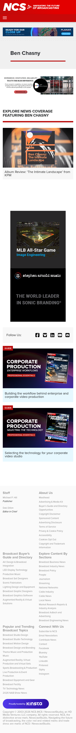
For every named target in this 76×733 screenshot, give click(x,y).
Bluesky (43, 652)
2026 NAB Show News (15, 693)
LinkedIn (43, 661)
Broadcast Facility (12, 684)
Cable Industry (46, 591)
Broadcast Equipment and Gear (19, 680)
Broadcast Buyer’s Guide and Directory (17, 555)
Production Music (11, 574)
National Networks (48, 587)
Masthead (44, 497)
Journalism (44, 579)
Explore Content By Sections (53, 555)
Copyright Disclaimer (49, 514)
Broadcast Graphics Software (18, 595)
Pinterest (43, 665)
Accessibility (45, 535)
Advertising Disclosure (50, 522)
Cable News (45, 596)
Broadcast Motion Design (16, 643)
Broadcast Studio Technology (17, 639)
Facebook (44, 648)
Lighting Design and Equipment (19, 587)
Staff (6, 493)
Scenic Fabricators (12, 582)
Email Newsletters (48, 635)
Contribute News (47, 640)
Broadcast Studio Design (15, 635)
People (42, 574)
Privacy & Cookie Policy (51, 531)
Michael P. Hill (10, 497)
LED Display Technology (15, 570)
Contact (43, 644)
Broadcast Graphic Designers (17, 591)
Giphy (42, 669)
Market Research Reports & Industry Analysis (53, 606)
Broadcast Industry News (51, 566)
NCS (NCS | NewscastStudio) (47, 712)
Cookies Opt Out (47, 539)
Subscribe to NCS (48, 631)
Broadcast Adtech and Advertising (50, 614)
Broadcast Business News (52, 562)
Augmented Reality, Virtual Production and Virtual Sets (17, 661)
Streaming (44, 583)
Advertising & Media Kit (51, 502)
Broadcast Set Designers (15, 578)
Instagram (44, 674)
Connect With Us (51, 626)
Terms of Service (47, 526)
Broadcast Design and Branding (19, 647)
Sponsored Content (49, 518)
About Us (46, 493)
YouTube (43, 657)
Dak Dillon (8, 508)
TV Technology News (13, 688)
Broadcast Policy (47, 570)
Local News (45, 600)
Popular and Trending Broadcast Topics (18, 628)
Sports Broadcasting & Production (20, 668)
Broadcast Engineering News (53, 620)
